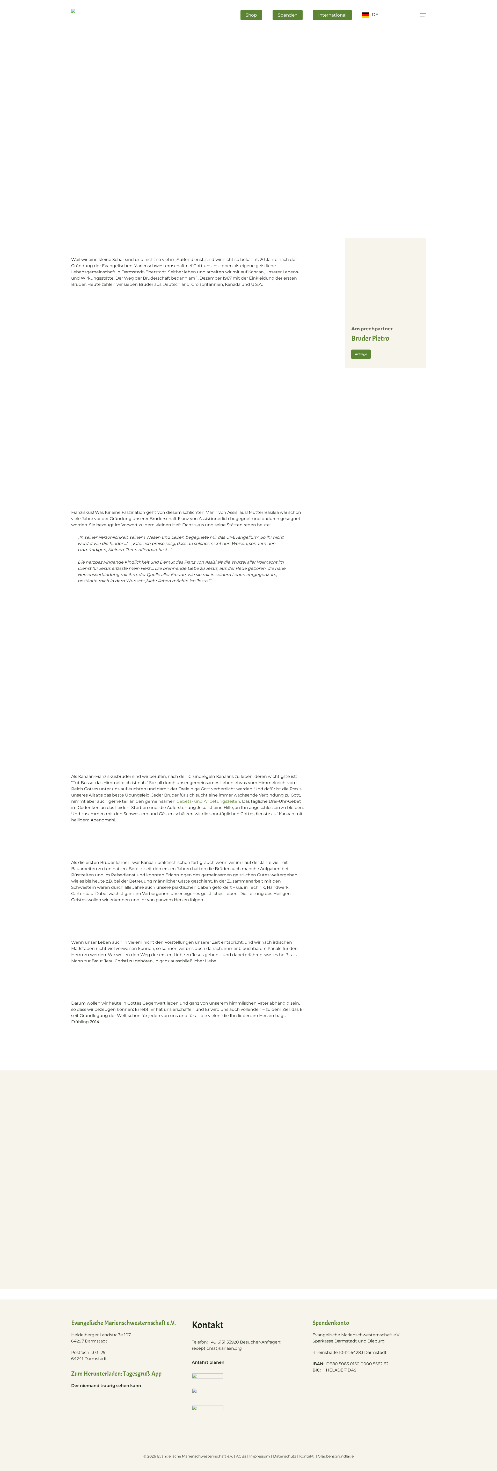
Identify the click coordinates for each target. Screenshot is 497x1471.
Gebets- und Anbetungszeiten (208, 801)
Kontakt (307, 1456)
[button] (423, 15)
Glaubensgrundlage (336, 1456)
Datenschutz (284, 1456)
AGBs (241, 1456)
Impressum (259, 1456)
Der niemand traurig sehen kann (106, 1385)
